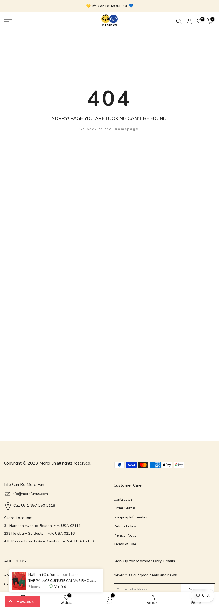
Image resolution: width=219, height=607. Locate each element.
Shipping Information (131, 517)
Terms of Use (125, 544)
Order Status (125, 508)
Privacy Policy (125, 535)
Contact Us (123, 499)
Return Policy (125, 526)
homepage (126, 129)
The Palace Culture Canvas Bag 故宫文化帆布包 (62, 580)
